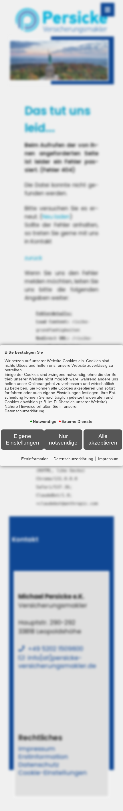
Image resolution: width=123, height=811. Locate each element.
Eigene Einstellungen (22, 439)
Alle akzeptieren (102, 439)
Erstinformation (35, 459)
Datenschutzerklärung (73, 459)
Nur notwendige (63, 439)
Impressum (108, 459)
